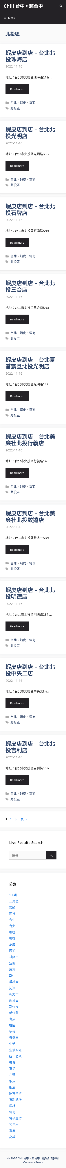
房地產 (14, 982)
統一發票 (15, 1056)
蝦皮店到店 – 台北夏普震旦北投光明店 (30, 363)
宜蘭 (12, 963)
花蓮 (12, 1075)
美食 (12, 1062)
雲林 (12, 1106)
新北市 (14, 994)
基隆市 (14, 957)
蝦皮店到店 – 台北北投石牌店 (30, 209)
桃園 (12, 1025)
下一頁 (20, 819)
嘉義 (12, 944)
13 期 (13, 895)
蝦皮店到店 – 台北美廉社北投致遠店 (30, 516)
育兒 (12, 1069)
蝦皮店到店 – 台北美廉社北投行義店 (30, 440)
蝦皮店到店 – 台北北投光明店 (30, 133)
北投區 (15, 108)
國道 (12, 951)
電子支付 (15, 1118)
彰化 (12, 975)
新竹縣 (14, 1013)
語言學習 (15, 1093)
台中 (12, 920)
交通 (12, 907)
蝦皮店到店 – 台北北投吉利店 (30, 747)
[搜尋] (51, 855)
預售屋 (14, 1124)
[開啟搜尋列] (61, 6)
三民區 (14, 901)
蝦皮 (23, 103)
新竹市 (14, 1007)
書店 (12, 1019)
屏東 (12, 969)
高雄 (12, 1137)
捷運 (12, 988)
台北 (13, 103)
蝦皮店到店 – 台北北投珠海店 (30, 56)
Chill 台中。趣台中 (23, 6)
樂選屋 (14, 1038)
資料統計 (15, 1100)
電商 (32, 103)
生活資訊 (15, 1050)
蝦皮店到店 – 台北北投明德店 (30, 593)
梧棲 (12, 1031)
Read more (17, 89)
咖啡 (12, 938)
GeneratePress (33, 1162)
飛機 (12, 1131)
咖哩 (12, 932)
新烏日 (14, 1000)
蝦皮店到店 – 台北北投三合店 (30, 286)
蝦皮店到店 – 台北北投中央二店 (30, 670)
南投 (12, 913)
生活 (12, 1044)
